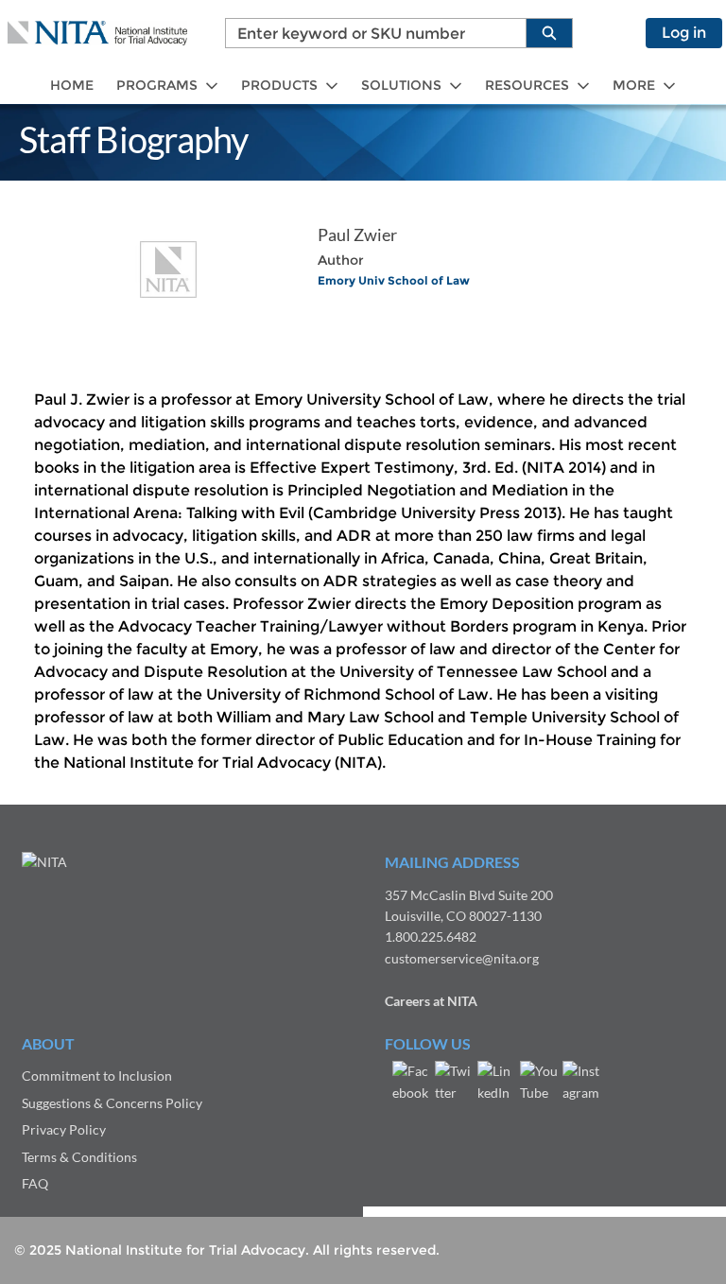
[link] (72, 85)
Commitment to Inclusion (97, 1075)
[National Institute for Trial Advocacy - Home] (97, 33)
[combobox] (368, 33)
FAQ (35, 1183)
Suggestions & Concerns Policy (112, 1103)
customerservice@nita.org (462, 958)
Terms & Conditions (79, 1157)
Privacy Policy (64, 1129)
